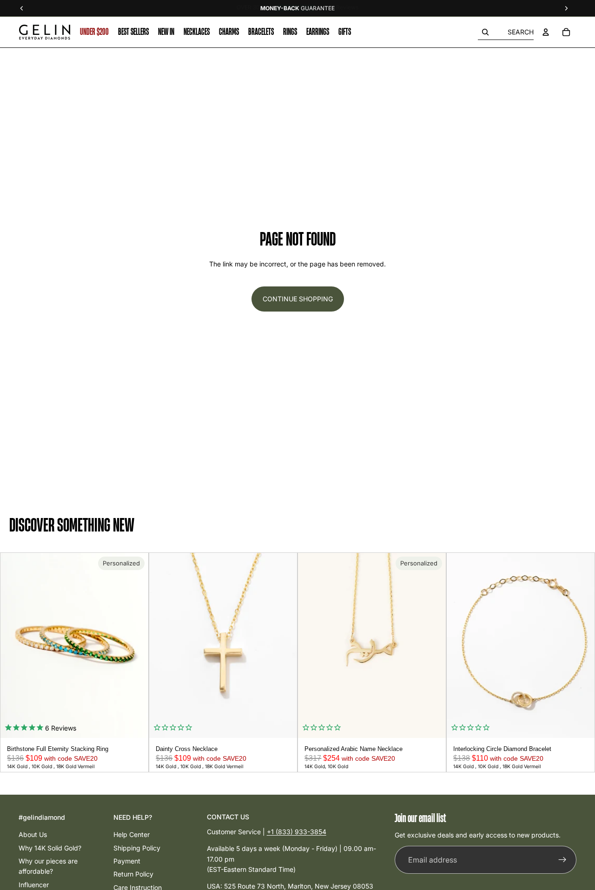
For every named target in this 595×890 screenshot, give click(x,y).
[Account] (546, 32)
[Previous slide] (10, 645)
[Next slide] (138, 645)
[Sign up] (562, 860)
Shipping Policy (136, 848)
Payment (126, 861)
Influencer (34, 885)
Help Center (131, 834)
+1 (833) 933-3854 (296, 832)
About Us (33, 834)
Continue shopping (298, 299)
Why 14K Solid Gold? (50, 848)
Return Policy (133, 874)
